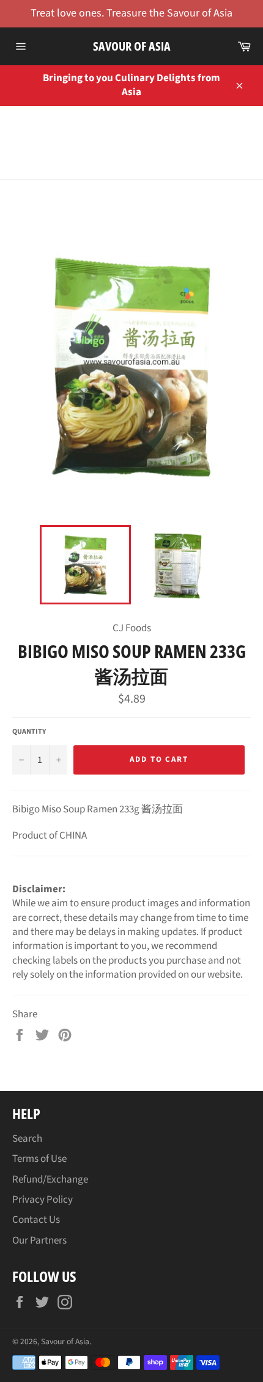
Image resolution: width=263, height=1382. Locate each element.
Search (27, 1138)
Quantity (29, 732)
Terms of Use (39, 1158)
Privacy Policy (42, 1199)
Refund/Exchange (50, 1179)
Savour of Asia (132, 46)
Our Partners (39, 1240)
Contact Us (36, 1219)
